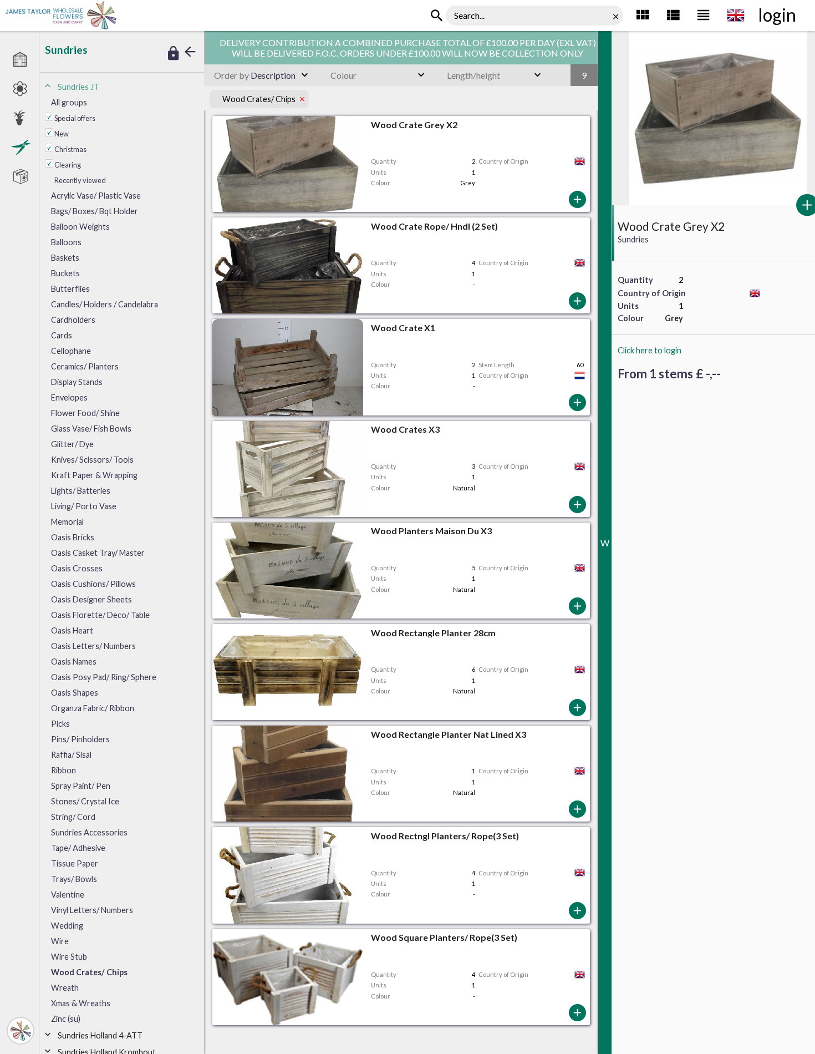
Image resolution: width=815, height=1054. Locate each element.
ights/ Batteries (80, 490)
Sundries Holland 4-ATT (100, 1035)
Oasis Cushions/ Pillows (93, 584)
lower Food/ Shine (85, 413)
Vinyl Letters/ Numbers (92, 910)
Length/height (473, 75)
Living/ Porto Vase (83, 506)
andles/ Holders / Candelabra (104, 304)
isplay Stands (77, 382)
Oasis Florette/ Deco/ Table (100, 615)
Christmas (70, 149)
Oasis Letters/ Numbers (93, 646)
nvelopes (69, 397)
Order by (231, 75)
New (61, 133)
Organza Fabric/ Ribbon (92, 708)
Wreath (65, 987)
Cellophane (71, 351)
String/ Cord (73, 817)
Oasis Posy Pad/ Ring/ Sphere (103, 677)
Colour (343, 75)
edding (67, 925)
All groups (69, 102)
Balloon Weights (80, 226)
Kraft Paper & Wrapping (94, 475)
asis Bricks (72, 537)
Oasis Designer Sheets (91, 599)
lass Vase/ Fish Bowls (91, 428)
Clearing (67, 164)
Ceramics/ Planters (85, 366)
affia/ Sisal (71, 754)
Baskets (65, 257)
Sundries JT (78, 87)
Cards (61, 335)
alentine (67, 894)
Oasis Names (73, 661)
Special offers (74, 118)
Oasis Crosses (77, 568)
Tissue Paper (74, 863)
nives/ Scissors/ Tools (92, 459)
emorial (67, 521)
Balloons (66, 242)
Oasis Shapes (74, 692)
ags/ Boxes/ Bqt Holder (94, 211)
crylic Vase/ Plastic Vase (96, 195)
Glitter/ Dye (72, 444)
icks (60, 723)
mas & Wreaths (80, 1003)
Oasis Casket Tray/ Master (98, 553)
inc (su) (65, 1018)
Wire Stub (69, 956)
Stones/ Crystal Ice (85, 801)
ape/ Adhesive (78, 848)
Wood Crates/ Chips (89, 972)
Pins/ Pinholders (80, 739)
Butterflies (70, 288)
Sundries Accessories (89, 832)
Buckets (65, 273)
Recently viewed (80, 180)
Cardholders (73, 320)
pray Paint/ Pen (80, 785)
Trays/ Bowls (74, 879)
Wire (60, 941)
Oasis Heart (72, 630)
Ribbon (63, 770)
